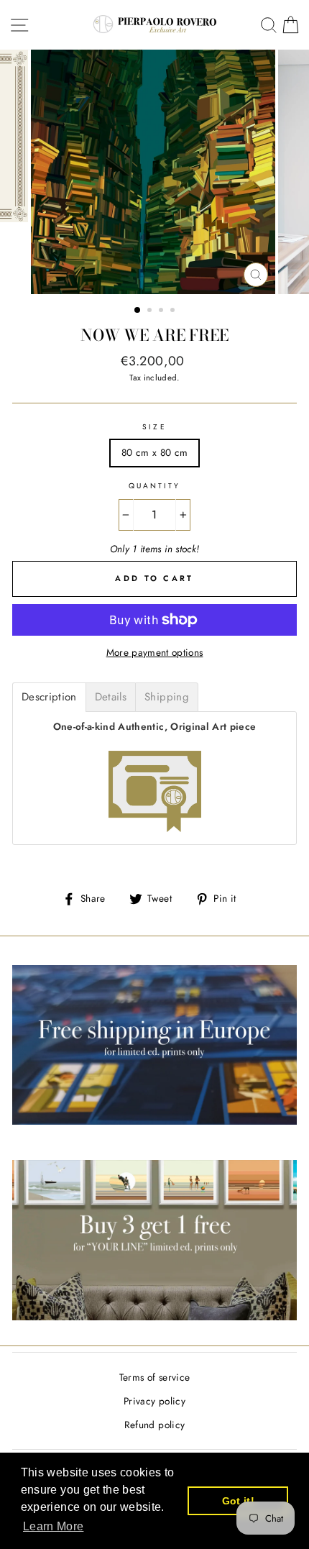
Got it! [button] (238, 1501)
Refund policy (154, 1424)
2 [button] (150, 311)
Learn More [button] (53, 1526)
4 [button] (173, 311)
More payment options (154, 652)
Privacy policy (154, 1401)
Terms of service (154, 1377)
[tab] (49, 697)
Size (154, 426)
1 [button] (138, 310)
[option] (154, 172)
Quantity (154, 485)
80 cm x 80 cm (154, 452)
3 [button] (162, 311)
